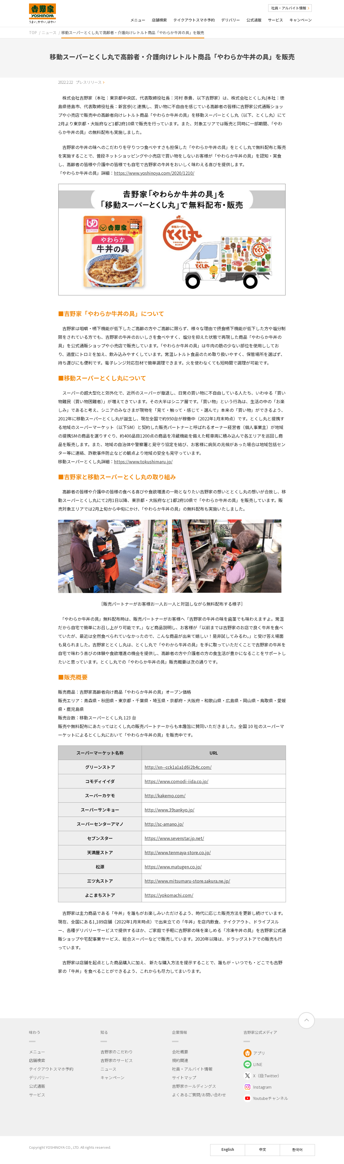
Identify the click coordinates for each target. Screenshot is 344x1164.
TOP (33, 32)
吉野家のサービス (117, 1060)
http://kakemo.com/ (165, 795)
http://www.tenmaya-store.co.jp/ (178, 852)
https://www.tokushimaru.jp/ (143, 461)
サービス (275, 20)
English (227, 1149)
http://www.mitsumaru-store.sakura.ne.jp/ (187, 881)
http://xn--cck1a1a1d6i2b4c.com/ (178, 767)
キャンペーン (300, 20)
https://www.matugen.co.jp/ (173, 866)
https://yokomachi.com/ (169, 895)
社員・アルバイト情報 (288, 7)
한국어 (297, 1149)
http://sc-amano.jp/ (164, 824)
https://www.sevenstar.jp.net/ (174, 838)
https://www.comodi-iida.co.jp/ (176, 781)
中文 (262, 1149)
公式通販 (253, 20)
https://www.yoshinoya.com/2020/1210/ (154, 173)
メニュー (137, 20)
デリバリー (230, 20)
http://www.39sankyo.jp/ (169, 809)
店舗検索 (159, 20)
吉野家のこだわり (117, 1051)
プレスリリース (89, 82)
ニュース (49, 32)
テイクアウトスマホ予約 (194, 20)
